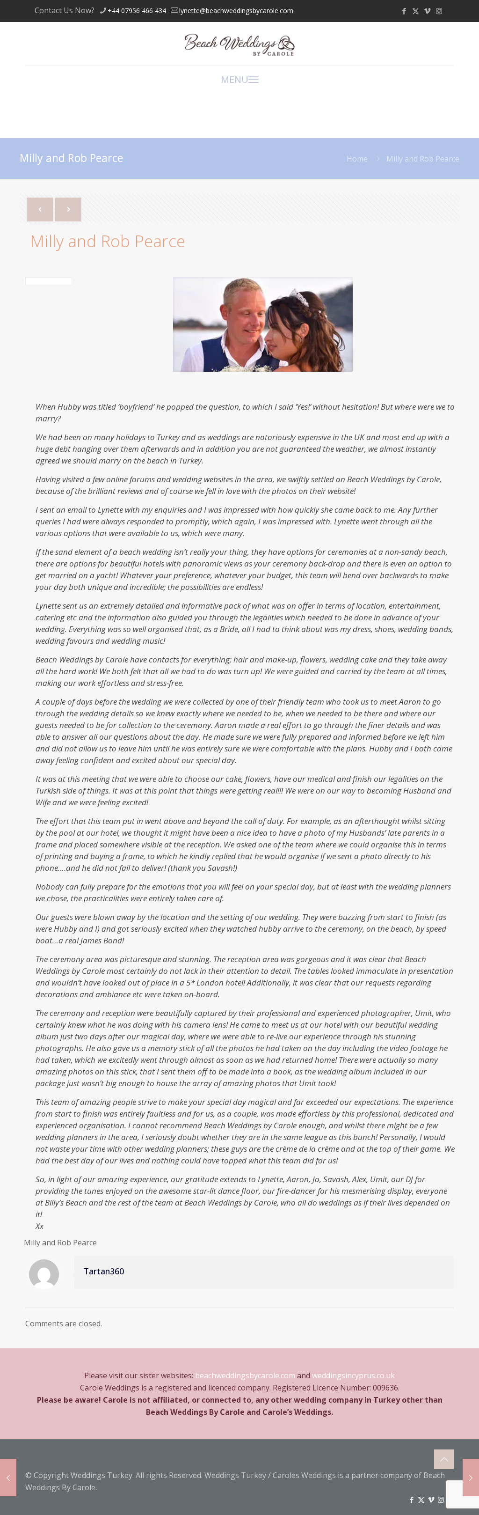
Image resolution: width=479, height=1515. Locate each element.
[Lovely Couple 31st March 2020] (8, 1477)
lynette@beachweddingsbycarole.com (236, 10)
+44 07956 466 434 (137, 10)
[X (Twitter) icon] (415, 10)
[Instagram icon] (439, 10)
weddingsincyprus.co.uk (353, 1375)
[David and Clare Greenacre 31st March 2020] (471, 1477)
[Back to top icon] (444, 1459)
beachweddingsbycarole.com (245, 1375)
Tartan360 (104, 1271)
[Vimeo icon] (427, 10)
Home (357, 159)
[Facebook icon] (403, 10)
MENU (234, 79)
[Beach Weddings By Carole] (239, 43)
